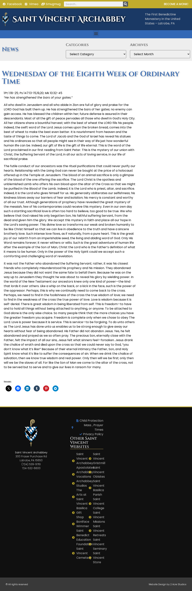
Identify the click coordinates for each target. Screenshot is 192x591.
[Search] (125, 4)
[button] (96, 33)
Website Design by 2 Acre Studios (167, 584)
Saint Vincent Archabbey (69, 19)
